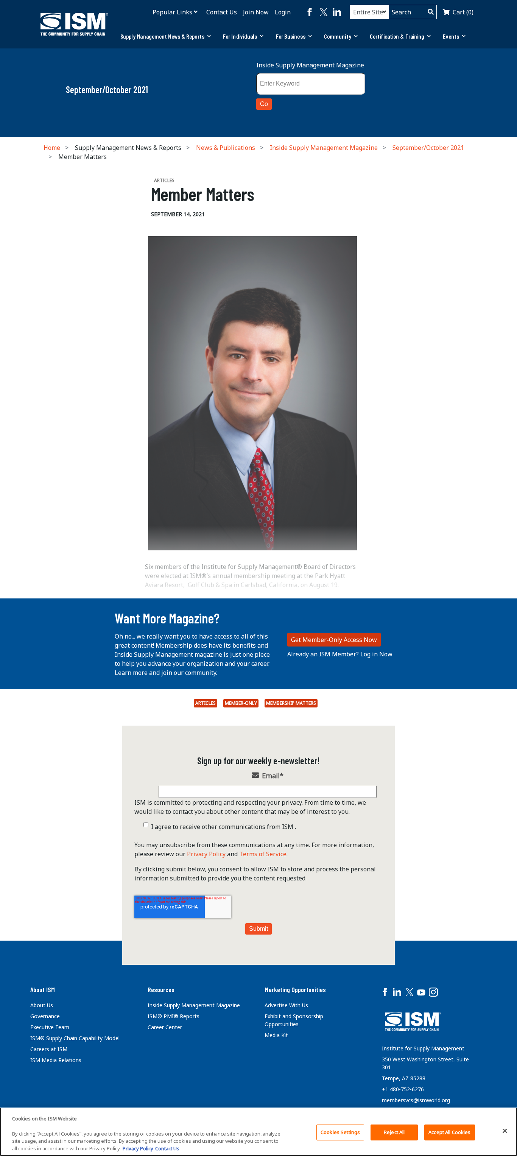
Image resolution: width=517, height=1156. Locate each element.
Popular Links (172, 12)
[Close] (505, 1131)
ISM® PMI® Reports (173, 1016)
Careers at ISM (48, 1049)
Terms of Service (263, 854)
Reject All (394, 1132)
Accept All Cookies (449, 1132)
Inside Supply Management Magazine (310, 65)
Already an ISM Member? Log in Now (339, 654)
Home (52, 147)
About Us (41, 1005)
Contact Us (221, 12)
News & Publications (225, 147)
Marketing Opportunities (295, 989)
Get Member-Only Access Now (334, 640)
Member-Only (241, 703)
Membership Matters (291, 703)
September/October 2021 (428, 147)
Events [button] (451, 36)
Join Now (256, 12)
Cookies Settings (340, 1132)
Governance (45, 1016)
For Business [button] (290, 36)
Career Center (165, 1027)
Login (283, 12)
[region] (258, 1132)
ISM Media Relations (55, 1060)
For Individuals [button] (240, 36)
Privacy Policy (206, 854)
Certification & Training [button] (397, 36)
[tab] (165, 36)
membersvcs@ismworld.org (416, 1100)
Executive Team (49, 1027)
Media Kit (276, 1035)
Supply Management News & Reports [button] (162, 36)
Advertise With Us (286, 1005)
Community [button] (337, 36)
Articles (205, 703)
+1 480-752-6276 (403, 1089)
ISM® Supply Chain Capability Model (75, 1038)
